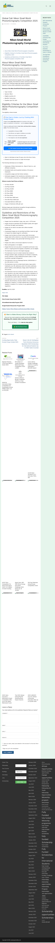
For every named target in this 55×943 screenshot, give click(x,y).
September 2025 (33, 778)
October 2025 (32, 774)
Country (17, 769)
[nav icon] (50, 6)
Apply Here (5, 292)
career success (45, 780)
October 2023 (32, 849)
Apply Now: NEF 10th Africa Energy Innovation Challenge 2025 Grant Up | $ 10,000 (20, 586)
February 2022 (32, 911)
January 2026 (32, 765)
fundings (49, 875)
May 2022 (31, 902)
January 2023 (32, 877)
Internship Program (45, 888)
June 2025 (31, 787)
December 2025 (33, 768)
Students (43, 920)
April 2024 (31, 830)
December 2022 (33, 880)
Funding (44, 875)
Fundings (13, 23)
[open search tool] (46, 6)
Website (4, 737)
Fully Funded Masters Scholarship (45, 831)
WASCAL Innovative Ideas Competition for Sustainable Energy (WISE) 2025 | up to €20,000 (7, 386)
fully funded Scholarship (47, 839)
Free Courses (5, 768)
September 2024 (33, 815)
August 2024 (32, 818)
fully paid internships (45, 872)
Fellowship (45, 786)
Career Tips (5, 762)
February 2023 (32, 874)
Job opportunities (47, 893)
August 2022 (32, 892)
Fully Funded (45, 813)
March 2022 (32, 908)
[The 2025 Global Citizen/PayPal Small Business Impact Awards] (20, 643)
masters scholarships (45, 898)
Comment (5, 713)
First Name (18, 763)
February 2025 (32, 799)
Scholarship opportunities (48, 913)
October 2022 (32, 886)
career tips (45, 782)
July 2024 (31, 821)
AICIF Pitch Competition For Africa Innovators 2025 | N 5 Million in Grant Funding (7, 585)
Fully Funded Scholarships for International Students (47, 856)
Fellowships (5, 765)
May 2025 (31, 790)
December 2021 (33, 917)
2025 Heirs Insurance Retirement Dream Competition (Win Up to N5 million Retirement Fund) (7, 699)
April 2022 (31, 905)
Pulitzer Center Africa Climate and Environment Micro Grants (18, 309)
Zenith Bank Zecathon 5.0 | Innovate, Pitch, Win (32, 475)
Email (4, 731)
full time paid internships (47, 809)
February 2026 (32, 762)
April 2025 (31, 793)
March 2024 (32, 833)
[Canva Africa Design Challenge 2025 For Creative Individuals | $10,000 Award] (33, 358)
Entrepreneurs (45, 783)
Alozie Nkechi (6, 23)
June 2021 (31, 933)
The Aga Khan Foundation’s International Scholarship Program (46, 58)
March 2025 (32, 796)
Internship (45, 879)
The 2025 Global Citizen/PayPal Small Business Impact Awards (19, 697)
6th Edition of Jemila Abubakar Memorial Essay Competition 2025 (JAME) (20, 365)
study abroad (46, 922)
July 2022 (31, 896)
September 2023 (33, 852)
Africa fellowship (46, 764)
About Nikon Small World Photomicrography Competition (19, 51)
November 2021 (33, 920)
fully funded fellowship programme (46, 820)
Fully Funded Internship (45, 826)
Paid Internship (45, 905)
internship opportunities (46, 883)
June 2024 (31, 824)
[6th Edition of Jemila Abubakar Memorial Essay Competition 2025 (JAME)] (20, 358)
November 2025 (33, 771)
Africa (43, 762)
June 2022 (31, 899)
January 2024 (32, 840)
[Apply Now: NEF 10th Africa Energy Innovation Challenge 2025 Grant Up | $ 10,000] (20, 530)
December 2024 (33, 805)
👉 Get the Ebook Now (20, 326)
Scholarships (5, 781)
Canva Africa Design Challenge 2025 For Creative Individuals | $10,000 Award (33, 365)
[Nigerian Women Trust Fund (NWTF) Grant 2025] (7, 358)
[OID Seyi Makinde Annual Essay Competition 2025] (33, 530)
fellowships (45, 802)
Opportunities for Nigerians (46, 902)
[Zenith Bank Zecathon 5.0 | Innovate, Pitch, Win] (33, 421)
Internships (5, 774)
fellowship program (46, 798)
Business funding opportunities (46, 772)
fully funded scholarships (45, 845)
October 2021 (32, 924)
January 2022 (32, 914)
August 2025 (32, 781)
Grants (47, 877)
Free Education (45, 806)
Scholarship (44, 908)
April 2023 (31, 868)
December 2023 (33, 843)
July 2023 (31, 858)
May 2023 (31, 864)
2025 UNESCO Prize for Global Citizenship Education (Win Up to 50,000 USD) (33, 698)
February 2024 (32, 837)
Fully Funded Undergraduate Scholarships (46, 868)
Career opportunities (47, 776)
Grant (43, 877)
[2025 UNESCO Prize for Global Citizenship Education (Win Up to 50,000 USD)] (33, 643)
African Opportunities (47, 767)
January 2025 (32, 802)
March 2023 (32, 871)
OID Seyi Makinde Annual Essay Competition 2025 (33, 584)
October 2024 (32, 812)
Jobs (3, 778)
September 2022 (33, 889)
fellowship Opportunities (46, 794)
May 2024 (31, 827)
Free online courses (46, 808)
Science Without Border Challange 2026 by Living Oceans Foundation (20, 380)
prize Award (11, 334)
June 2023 (31, 861)
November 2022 (33, 883)
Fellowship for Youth (46, 789)
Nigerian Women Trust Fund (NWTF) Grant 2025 (7, 363)
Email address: (19, 775)
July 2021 (31, 930)
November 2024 (33, 809)
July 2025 (31, 784)
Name (4, 725)
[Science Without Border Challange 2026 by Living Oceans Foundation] (20, 374)
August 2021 (32, 927)
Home (3, 12)
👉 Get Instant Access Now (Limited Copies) (20, 148)
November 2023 (33, 846)
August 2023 (32, 855)
